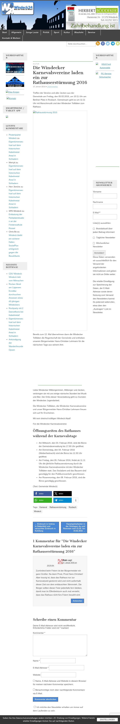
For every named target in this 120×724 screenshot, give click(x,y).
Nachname (98, 202)
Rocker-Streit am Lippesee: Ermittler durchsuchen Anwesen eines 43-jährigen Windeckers (16, 294)
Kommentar (39, 633)
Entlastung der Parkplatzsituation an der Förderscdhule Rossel (16, 221)
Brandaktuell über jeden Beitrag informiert (104, 230)
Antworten (77, 601)
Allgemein (16, 32)
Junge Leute (32, 32)
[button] (43, 493)
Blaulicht (78, 32)
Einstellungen (107, 720)
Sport (56, 32)
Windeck (37, 511)
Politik (46, 32)
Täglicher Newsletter (105, 237)
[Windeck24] (60, 15)
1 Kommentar (52, 86)
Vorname (97, 191)
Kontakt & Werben (11, 38)
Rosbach (72, 507)
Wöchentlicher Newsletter (101, 245)
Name (36, 661)
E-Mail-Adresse (40, 668)
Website (36, 675)
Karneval (43, 507)
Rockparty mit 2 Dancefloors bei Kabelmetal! (16, 311)
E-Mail (96, 212)
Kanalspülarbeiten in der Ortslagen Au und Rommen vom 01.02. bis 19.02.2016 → (74, 527)
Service (91, 32)
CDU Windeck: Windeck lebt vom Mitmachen (16, 277)
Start (4, 32)
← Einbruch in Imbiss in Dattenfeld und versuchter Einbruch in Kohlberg (45, 527)
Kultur (67, 32)
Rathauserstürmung (58, 507)
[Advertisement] (67, 57)
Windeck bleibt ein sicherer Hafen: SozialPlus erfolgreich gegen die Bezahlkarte (15, 245)
